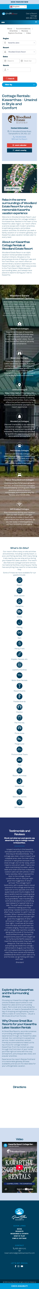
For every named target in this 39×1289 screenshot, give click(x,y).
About (9, 29)
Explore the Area (15, 33)
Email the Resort (20, 139)
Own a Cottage (19, 1238)
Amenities (14, 31)
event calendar (20, 145)
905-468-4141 (31, 18)
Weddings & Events (19, 1234)
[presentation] (4, 179)
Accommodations (23, 29)
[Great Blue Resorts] (10, 13)
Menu (3, 22)
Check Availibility (19, 1286)
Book (19, 1229)
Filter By (8, 85)
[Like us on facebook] (15, 1266)
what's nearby (20, 150)
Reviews (25, 31)
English (16, 6)
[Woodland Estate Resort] (19, 178)
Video (28, 33)
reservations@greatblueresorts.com (19, 1253)
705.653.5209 (20, 137)
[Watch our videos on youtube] (22, 1266)
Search (11, 79)
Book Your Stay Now (19, 2)
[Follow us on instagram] (18, 1266)
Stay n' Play (19, 1236)
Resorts (20, 1231)
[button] (21, 43)
